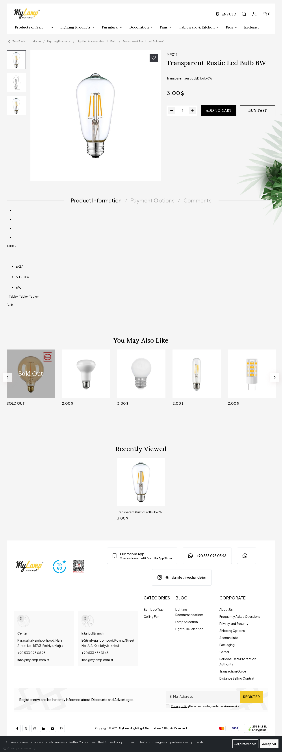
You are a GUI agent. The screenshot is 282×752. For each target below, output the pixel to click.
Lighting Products (75, 27)
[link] (142, 556)
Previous (7, 377)
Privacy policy (180, 706)
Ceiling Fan (151, 616)
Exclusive (252, 27)
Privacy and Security (234, 623)
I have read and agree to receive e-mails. (205, 706)
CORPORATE (232, 597)
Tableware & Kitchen (197, 27)
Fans (164, 27)
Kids (229, 27)
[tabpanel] (141, 259)
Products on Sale (29, 27)
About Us (226, 609)
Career (224, 652)
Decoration (139, 27)
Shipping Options (232, 631)
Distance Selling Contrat (236, 678)
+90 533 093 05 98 (31, 653)
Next (274, 377)
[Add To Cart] (102, 390)
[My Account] (254, 14)
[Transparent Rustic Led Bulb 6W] (95, 115)
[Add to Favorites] (154, 58)
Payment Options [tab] (152, 200)
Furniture (110, 27)
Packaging (227, 645)
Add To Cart (219, 110)
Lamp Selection (186, 622)
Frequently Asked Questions (239, 616)
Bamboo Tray (154, 609)
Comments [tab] (197, 200)
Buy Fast (257, 110)
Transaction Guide (232, 671)
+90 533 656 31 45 (95, 653)
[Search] (244, 14)
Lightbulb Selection (189, 629)
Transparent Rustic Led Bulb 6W (139, 512)
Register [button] (251, 697)
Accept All (269, 744)
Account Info (228, 638)
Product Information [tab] (96, 200)
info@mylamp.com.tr (33, 660)
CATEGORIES (157, 597)
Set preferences (245, 744)
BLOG (181, 597)
